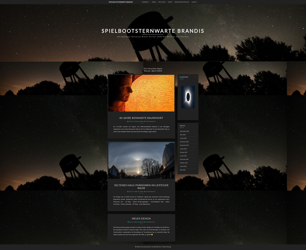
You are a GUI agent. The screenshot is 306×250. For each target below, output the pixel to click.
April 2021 (183, 170)
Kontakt (170, 2)
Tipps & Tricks (162, 2)
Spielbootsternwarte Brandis (121, 2)
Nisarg (169, 247)
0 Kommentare (150, 121)
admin (142, 121)
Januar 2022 (183, 166)
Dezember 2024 (184, 141)
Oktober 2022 (184, 163)
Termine (154, 2)
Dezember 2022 (184, 159)
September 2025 (184, 131)
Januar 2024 (183, 149)
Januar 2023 (183, 156)
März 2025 (183, 134)
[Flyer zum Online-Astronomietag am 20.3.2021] (188, 97)
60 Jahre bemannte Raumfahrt (141, 117)
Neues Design (141, 218)
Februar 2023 (183, 152)
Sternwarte (145, 2)
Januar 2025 (183, 138)
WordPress (157, 247)
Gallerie (194, 2)
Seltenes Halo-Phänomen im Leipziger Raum (141, 186)
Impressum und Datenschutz (182, 2)
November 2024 (184, 145)
